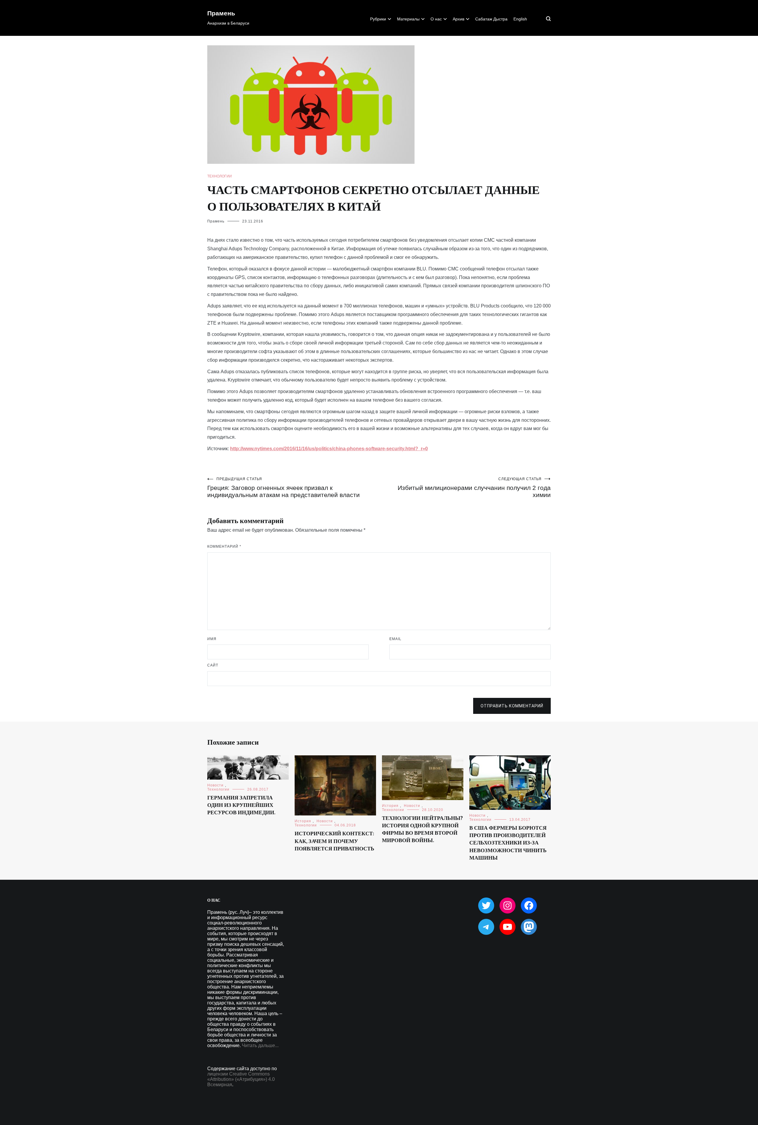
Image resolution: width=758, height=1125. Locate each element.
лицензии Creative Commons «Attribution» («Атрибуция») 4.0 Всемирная (241, 1079)
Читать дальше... (260, 1045)
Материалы (408, 19)
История (303, 821)
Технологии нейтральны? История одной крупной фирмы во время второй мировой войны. (422, 829)
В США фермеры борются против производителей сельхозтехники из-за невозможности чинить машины (508, 843)
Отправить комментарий (512, 705)
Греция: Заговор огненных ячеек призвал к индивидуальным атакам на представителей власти (283, 487)
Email (395, 639)
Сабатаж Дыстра (491, 19)
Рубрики (378, 19)
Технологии (219, 176)
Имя (211, 639)
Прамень (221, 14)
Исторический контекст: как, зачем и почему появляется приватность (334, 841)
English (520, 19)
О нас (436, 19)
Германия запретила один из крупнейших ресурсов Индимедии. (241, 805)
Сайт (212, 665)
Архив (458, 19)
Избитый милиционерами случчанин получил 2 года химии (474, 487)
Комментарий (224, 546)
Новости (215, 785)
